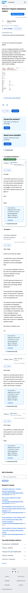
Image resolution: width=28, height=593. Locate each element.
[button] (15, 28)
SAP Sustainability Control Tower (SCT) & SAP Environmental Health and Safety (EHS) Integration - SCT (14, 508)
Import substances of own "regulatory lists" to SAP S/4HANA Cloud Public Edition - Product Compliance (13, 519)
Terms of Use (21, 576)
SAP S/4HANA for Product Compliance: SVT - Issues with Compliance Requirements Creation (14, 530)
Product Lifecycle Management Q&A (13, 512)
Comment (15, 111)
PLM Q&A (5, 6)
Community (11, 2)
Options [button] (25, 14)
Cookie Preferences (7, 589)
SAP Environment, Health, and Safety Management (13, 35)
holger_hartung (11, 21)
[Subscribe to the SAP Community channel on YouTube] (15, 571)
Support (21, 585)
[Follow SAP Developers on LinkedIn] (18, 571)
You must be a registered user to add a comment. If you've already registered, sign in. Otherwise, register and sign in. (14, 212)
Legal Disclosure (21, 580)
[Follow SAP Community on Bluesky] (12, 571)
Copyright (7, 580)
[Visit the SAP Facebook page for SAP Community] (9, 571)
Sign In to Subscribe (17, 14)
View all (4, 563)
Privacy (7, 576)
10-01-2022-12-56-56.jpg (12, 98)
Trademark (7, 585)
